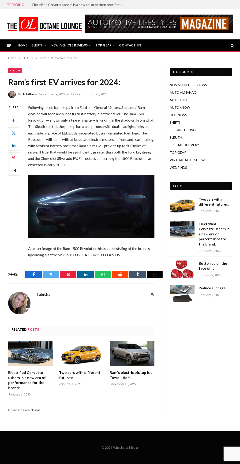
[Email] (13, 170)
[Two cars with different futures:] (81, 353)
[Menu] (9, 45)
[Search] (232, 45)
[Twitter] (13, 132)
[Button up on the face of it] (182, 269)
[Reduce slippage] (182, 293)
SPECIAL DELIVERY (184, 145)
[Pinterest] (13, 157)
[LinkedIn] (13, 145)
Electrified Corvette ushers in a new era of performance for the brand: (79, 5)
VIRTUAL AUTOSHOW (187, 160)
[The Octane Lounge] (44, 24)
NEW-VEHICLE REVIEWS (69, 45)
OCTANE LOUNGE (184, 130)
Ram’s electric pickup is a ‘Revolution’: (131, 375)
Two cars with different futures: (79, 375)
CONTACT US (130, 45)
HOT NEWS (178, 115)
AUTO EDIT (179, 100)
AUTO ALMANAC (183, 92)
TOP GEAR (103, 45)
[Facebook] (13, 120)
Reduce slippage (212, 288)
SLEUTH (38, 45)
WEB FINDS (178, 167)
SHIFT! (175, 122)
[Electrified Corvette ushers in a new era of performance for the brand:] (30, 353)
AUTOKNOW (180, 107)
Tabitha (28, 94)
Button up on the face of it (213, 265)
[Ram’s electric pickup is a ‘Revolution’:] (132, 353)
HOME (22, 45)
